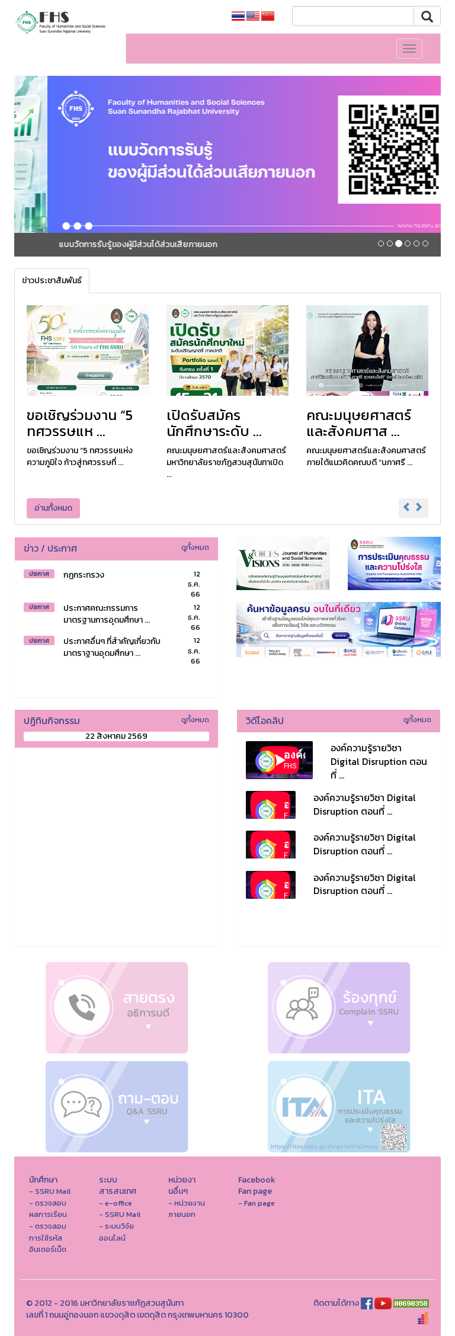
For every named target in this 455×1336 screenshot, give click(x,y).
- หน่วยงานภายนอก (186, 1208)
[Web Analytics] (411, 1303)
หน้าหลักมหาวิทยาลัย (180, 16)
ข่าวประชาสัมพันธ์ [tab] (52, 280)
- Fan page (256, 1203)
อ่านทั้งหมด (53, 508)
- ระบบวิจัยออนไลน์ (116, 1232)
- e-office (115, 1203)
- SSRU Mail (50, 1191)
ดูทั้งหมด (195, 547)
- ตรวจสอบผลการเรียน (48, 1208)
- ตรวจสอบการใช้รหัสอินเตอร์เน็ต (47, 1237)
